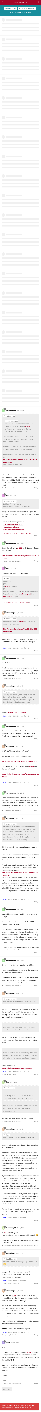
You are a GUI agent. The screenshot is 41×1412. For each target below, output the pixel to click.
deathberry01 (11, 1259)
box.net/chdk (8, 596)
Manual (22, 533)
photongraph (13, 421)
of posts (19, 2)
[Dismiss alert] (31, 1408)
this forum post (25, 594)
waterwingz (10, 416)
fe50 (7, 579)
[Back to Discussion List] (2, 2)
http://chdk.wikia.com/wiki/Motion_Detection (19, 761)
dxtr (7, 1135)
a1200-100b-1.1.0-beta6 (17, 712)
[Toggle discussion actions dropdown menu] (39, 2)
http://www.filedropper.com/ (14, 530)
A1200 (27, 426)
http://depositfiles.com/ (12, 527)
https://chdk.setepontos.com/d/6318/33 (17, 1068)
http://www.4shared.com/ (13, 524)
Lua (27, 533)
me (30, 533)
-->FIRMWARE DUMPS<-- (10, 533)
